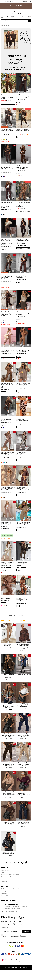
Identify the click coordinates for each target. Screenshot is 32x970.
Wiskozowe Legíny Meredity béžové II (8, 645)
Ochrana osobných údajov (8, 876)
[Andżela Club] (13, 17)
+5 (6, 497)
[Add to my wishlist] (13, 90)
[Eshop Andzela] (16, 12)
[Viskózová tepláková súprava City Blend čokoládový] (8, 406)
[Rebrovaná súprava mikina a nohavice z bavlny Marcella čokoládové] (8, 510)
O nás (2, 872)
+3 (6, 462)
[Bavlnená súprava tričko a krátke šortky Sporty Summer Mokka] (23, 372)
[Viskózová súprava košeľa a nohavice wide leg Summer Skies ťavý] (8, 475)
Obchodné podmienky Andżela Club (10, 888)
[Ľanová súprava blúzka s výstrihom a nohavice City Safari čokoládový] (23, 118)
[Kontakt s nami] (21, 1)
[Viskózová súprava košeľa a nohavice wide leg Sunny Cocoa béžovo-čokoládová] (23, 191)
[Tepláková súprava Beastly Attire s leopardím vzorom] (23, 441)
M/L (6, 531)
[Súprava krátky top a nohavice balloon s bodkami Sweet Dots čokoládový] (23, 585)
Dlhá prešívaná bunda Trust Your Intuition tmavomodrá (23, 675)
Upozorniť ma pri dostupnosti (8, 103)
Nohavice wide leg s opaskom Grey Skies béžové (23, 764)
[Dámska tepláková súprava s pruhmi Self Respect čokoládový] (23, 154)
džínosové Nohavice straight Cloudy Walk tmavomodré (23, 823)
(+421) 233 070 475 (8, 1)
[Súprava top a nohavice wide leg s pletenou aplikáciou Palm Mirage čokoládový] (8, 83)
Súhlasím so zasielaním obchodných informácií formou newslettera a (15, 936)
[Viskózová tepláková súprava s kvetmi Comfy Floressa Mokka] (8, 337)
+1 (6, 139)
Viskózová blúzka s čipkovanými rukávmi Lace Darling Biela (23, 705)
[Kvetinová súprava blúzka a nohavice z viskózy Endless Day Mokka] (8, 551)
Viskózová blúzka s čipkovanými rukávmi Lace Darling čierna (8, 735)
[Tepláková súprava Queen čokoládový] (8, 585)
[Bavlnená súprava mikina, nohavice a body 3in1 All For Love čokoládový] (23, 337)
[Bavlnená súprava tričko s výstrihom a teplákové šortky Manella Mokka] (23, 510)
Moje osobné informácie (7, 895)
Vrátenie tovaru (5, 881)
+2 (21, 175)
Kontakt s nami (5, 870)
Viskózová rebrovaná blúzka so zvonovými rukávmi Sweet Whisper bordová (23, 793)
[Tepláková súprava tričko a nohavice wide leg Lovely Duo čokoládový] (23, 475)
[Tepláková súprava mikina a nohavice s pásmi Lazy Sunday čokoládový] (23, 83)
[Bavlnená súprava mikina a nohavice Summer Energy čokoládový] (8, 441)
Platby (3, 879)
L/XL (6, 137)
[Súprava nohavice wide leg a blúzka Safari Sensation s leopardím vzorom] (23, 406)
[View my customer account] (18, 17)
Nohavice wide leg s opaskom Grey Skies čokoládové (8, 764)
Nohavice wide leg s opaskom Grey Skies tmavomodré (23, 735)
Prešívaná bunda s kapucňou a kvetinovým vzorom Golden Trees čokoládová (8, 705)
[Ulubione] (23, 17)
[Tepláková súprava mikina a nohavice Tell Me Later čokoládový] (23, 263)
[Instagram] (22, 862)
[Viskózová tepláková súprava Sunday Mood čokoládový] (23, 551)
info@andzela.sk (26, 1)
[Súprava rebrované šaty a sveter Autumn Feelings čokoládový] (23, 300)
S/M (3, 137)
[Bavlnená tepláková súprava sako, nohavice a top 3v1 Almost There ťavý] (8, 372)
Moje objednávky (5, 891)
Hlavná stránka (5, 25)
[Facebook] (18, 862)
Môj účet (4, 886)
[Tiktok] (26, 862)
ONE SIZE (19, 102)
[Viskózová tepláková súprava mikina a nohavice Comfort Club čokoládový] (8, 154)
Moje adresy (4, 893)
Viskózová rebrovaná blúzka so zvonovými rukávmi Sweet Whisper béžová (8, 793)
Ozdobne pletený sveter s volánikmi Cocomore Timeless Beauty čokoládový (23, 646)
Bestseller (4, 127)
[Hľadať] (29, 21)
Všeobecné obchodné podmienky (10, 874)
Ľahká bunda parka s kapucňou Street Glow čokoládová (8, 676)
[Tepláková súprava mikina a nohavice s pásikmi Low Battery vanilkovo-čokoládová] (8, 263)
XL (23, 173)
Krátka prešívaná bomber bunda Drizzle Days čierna (8, 853)
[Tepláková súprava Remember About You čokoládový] (8, 118)
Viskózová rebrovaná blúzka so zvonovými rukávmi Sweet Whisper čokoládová (8, 824)
